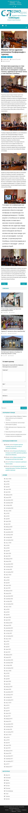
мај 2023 (8, 582)
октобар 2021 (9, 633)
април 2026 (8, 489)
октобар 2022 (9, 601)
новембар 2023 (9, 566)
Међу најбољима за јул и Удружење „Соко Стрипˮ (15, 428)
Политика (8, 788)
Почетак (6, 809)
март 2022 (8, 620)
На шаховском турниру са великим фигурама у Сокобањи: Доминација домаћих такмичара (16, 468)
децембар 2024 (9, 532)
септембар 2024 (9, 540)
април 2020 (8, 681)
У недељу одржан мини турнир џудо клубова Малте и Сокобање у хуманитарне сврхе (24, 283)
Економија (8, 777)
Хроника (8, 799)
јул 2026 (7, 481)
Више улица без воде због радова (14, 431)
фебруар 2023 (9, 590)
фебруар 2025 (9, 526)
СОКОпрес (14, 17)
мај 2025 (8, 518)
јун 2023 (7, 580)
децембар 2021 (9, 628)
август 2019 (8, 702)
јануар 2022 (8, 625)
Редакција (12, 312)
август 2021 (8, 638)
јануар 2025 (8, 529)
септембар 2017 (9, 761)
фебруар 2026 (9, 494)
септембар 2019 (9, 700)
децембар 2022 (9, 596)
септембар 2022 (9, 604)
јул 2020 (7, 673)
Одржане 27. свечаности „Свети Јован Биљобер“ (13, 331)
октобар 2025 (9, 505)
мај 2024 (8, 550)
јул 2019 (7, 705)
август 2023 (8, 574)
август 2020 (8, 670)
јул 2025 (7, 513)
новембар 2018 (9, 726)
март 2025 (8, 524)
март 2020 (8, 684)
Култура (7, 785)
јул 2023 (7, 577)
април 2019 (8, 713)
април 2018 (8, 745)
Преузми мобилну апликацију (15, 4)
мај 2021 (8, 646)
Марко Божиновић (13, 333)
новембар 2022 (9, 598)
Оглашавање (17, 809)
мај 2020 (8, 678)
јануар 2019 (8, 721)
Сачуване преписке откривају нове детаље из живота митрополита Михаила (16, 435)
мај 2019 (8, 710)
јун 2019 (7, 708)
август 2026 (8, 478)
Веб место (5, 395)
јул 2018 (7, 737)
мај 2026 (8, 486)
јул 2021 (7, 641)
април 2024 (8, 553)
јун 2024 (7, 548)
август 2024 (8, 542)
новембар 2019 (9, 694)
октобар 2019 (9, 697)
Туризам (10, 56)
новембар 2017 (9, 758)
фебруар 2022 (9, 622)
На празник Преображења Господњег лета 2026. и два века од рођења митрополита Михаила (16, 452)
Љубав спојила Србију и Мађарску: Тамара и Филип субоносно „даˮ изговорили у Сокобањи (16, 418)
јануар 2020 (8, 689)
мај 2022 (8, 614)
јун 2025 (7, 516)
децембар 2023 (9, 564)
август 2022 (8, 606)
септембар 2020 (9, 668)
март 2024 (8, 556)
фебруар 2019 (9, 718)
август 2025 (8, 510)
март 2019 (8, 716)
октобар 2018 (9, 729)
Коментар (5, 370)
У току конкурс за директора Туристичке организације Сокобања (11, 309)
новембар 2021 (9, 630)
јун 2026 (7, 484)
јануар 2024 (8, 561)
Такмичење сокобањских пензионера (5, 283)
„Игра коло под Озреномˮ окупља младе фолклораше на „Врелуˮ (15, 423)
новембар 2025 (9, 502)
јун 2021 (7, 644)
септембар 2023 (9, 572)
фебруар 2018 (9, 750)
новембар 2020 (9, 662)
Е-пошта (5, 389)
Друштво (4, 56)
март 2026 (8, 492)
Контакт (19, 811)
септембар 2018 (9, 732)
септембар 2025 (9, 508)
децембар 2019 (9, 692)
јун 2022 (7, 612)
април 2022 (8, 617)
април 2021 (8, 649)
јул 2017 (7, 764)
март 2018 (8, 748)
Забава (7, 780)
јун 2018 (7, 740)
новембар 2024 (9, 534)
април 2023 (8, 585)
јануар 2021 (8, 657)
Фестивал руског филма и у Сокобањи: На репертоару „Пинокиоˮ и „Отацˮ (11, 352)
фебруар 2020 (9, 686)
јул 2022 (7, 609)
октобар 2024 (9, 537)
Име (4, 384)
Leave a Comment (6, 61)
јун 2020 (7, 676)
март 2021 (8, 652)
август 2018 (8, 734)
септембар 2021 (9, 636)
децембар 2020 (9, 660)
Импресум (24, 809)
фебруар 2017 (9, 766)
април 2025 (8, 521)
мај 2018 (8, 742)
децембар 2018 (9, 724)
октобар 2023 (9, 569)
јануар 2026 (8, 497)
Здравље (8, 783)
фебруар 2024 (9, 558)
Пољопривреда (9, 791)
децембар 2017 (9, 756)
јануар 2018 (8, 753)
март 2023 (8, 588)
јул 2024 (7, 545)
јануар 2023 (8, 593)
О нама (11, 809)
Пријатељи (14, 811)
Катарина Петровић (16, 59)
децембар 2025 (9, 500)
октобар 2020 (9, 665)
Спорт (7, 793)
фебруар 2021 (9, 654)
